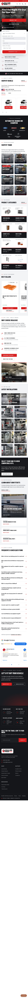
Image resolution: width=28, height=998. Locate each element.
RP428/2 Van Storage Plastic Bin (10, 296)
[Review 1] (11, 664)
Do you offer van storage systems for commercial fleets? (11, 594)
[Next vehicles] (6, 112)
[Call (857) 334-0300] (22, 4)
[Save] (17, 283)
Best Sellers (3, 777)
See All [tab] (3, 93)
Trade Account (4, 788)
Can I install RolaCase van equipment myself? (11, 614)
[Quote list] (20, 4)
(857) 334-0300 (6, 760)
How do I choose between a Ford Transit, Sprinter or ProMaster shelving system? (12, 623)
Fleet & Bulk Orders (5, 784)
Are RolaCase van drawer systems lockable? (10, 609)
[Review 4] (14, 664)
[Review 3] (13, 664)
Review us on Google (20, 643)
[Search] (17, 4)
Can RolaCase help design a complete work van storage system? (11, 588)
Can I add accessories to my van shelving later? (11, 618)
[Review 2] (12, 664)
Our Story (3, 786)
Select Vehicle (5, 31)
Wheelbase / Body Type (7, 36)
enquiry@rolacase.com (7, 762)
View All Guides (5, 490)
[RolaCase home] (5, 4)
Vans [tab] (9, 93)
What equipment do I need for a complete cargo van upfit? (12, 567)
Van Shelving (4, 768)
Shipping (23, 795)
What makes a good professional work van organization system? (10, 628)
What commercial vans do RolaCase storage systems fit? (12, 561)
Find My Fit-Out (14, 51)
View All (24, 80)
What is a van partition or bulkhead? (9, 583)
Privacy (15, 795)
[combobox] (14, 33)
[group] (14, 655)
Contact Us (17, 775)
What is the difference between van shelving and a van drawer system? (12, 578)
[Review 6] (16, 664)
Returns (16, 773)
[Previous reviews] (9, 665)
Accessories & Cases (5, 773)
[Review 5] (15, 664)
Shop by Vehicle (4, 775)
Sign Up (22, 740)
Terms (19, 795)
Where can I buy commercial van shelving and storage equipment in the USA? (12, 600)
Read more (5, 660)
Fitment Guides (18, 771)
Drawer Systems (4, 771)
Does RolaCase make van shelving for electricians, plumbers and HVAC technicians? (11, 572)
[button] (25, 4)
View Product (10, 310)
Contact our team (16, 634)
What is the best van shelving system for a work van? (12, 556)
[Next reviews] (19, 665)
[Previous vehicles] (2, 112)
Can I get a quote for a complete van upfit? (10, 605)
